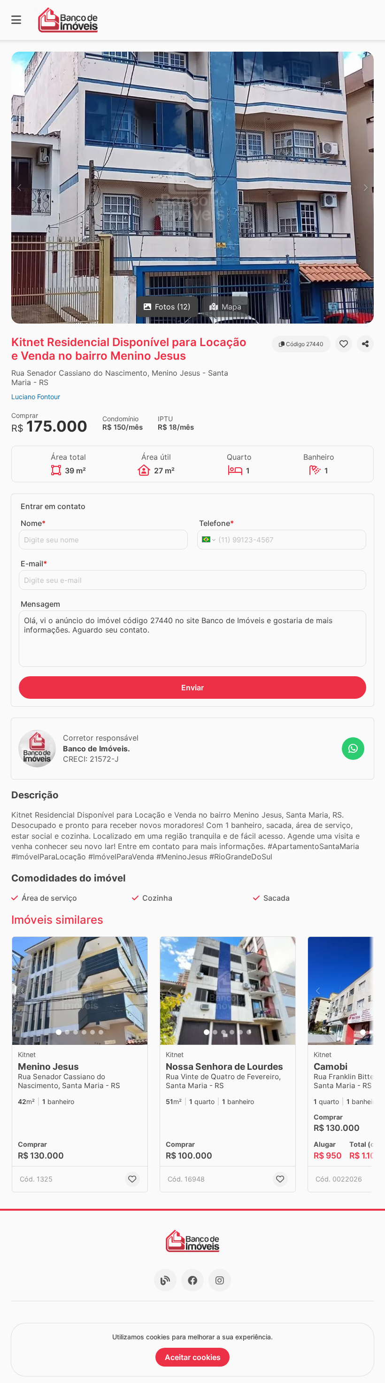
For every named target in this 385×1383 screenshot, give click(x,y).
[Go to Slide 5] (92, 1032)
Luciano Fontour (35, 397)
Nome (33, 523)
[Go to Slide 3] (75, 1032)
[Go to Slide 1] (59, 1032)
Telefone (216, 523)
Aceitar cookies (193, 1357)
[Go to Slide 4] (84, 1032)
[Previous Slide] (19, 188)
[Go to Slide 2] (67, 1032)
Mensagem (40, 604)
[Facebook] (192, 1280)
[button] (192, 188)
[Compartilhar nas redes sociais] (365, 343)
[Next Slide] (366, 188)
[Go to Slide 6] (101, 1032)
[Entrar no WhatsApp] (353, 748)
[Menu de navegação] (16, 20)
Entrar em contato (53, 506)
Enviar (192, 687)
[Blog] (165, 1280)
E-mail (34, 563)
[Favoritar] (343, 343)
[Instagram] (219, 1280)
